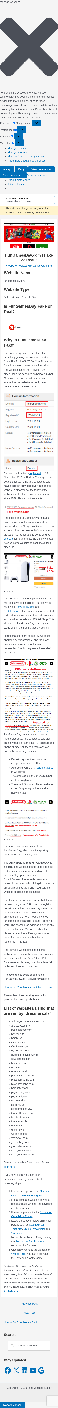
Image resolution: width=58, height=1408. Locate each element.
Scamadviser (36, 1224)
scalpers (9, 538)
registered (35, 473)
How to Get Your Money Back (20, 1322)
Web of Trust (18, 1253)
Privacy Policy (16, 184)
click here (9, 1166)
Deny (21, 169)
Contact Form (11, 1291)
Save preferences (13, 175)
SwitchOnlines (12, 611)
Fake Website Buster (17, 198)
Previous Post (29, 1303)
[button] (29, 47)
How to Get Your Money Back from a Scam (28, 987)
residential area (44, 767)
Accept (7, 169)
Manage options (17, 148)
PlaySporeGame (25, 606)
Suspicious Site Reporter (29, 1241)
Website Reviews (17, 265)
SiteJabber (17, 1233)
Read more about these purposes (27, 160)
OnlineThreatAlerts (34, 1229)
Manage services (17, 152)
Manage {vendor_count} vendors (26, 156)
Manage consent (12, 1405)
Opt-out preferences (19, 180)
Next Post (29, 1312)
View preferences (41, 169)
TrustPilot (16, 1229)
